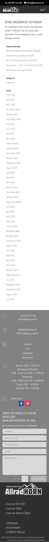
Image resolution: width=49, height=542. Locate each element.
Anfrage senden (38, 478)
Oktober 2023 (12, 197)
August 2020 (11, 294)
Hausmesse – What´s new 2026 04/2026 (24, 65)
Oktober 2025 (12, 114)
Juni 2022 (10, 250)
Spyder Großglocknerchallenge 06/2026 (23, 50)
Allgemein (10, 82)
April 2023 (10, 216)
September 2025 (13, 119)
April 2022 (10, 260)
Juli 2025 (10, 124)
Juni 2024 (10, 172)
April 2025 (10, 138)
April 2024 (10, 182)
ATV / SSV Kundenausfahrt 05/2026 (21, 60)
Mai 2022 (10, 255)
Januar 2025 (11, 148)
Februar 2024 (12, 187)
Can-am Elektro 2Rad (18, 513)
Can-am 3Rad (14, 508)
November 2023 (13, 192)
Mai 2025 (10, 133)
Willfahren (12, 523)
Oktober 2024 (12, 158)
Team (27, 348)
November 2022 (13, 231)
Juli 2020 (10, 299)
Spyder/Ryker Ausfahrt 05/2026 (20, 55)
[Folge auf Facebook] (21, 403)
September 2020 (13, 289)
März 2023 (10, 221)
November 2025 (13, 109)
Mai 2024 (10, 177)
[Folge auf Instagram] (28, 403)
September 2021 (13, 274)
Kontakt (27, 344)
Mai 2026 (10, 99)
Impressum (27, 353)
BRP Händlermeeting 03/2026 (19, 70)
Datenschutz (27, 357)
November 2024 (13, 153)
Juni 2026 (10, 94)
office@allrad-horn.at (27, 319)
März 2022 (10, 265)
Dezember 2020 (13, 284)
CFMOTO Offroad (16, 532)
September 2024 (13, 163)
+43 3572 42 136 (15, 2)
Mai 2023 (10, 211)
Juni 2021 (10, 279)
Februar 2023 (12, 226)
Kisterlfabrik (13, 527)
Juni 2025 (10, 128)
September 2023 (13, 201)
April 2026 (10, 104)
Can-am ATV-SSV (16, 504)
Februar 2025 (12, 143)
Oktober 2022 (12, 236)
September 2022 (13, 240)
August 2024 (11, 167)
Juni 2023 (10, 206)
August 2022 (11, 245)
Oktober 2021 (12, 270)
